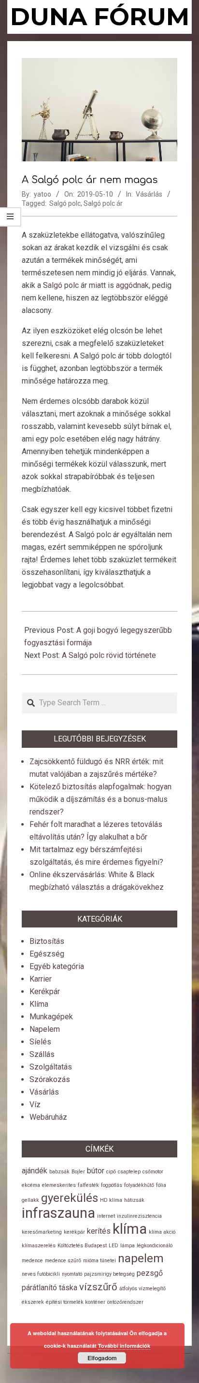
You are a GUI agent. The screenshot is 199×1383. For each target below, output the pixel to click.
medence (32, 1260)
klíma (130, 1229)
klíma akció (162, 1232)
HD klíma (111, 1200)
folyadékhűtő (139, 1185)
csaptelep (129, 1172)
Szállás (42, 1054)
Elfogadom (102, 1358)
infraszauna (58, 1213)
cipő (111, 1172)
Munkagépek (51, 1016)
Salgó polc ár (103, 203)
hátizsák (134, 1200)
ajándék (34, 1170)
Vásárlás (149, 194)
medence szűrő (63, 1260)
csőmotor (152, 1172)
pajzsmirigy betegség (109, 1274)
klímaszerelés (39, 1245)
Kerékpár (44, 991)
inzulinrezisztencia (139, 1216)
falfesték (88, 1185)
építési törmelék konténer (75, 1302)
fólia (161, 1185)
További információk (124, 1345)
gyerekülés (69, 1198)
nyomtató (72, 1274)
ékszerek (33, 1302)
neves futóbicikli (41, 1274)
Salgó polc (65, 203)
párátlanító (39, 1287)
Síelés (40, 1041)
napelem (141, 1258)
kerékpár (74, 1232)
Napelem (44, 1029)
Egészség (46, 953)
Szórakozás (49, 1079)
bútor (95, 1170)
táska (68, 1287)
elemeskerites (59, 1185)
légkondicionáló (154, 1245)
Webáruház (48, 1117)
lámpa (127, 1245)
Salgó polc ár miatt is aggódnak (96, 285)
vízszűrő (98, 1287)
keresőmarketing (42, 1232)
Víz (35, 1104)
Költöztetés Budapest (82, 1245)
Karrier (40, 979)
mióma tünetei (99, 1260)
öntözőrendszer (125, 1302)
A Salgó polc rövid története (109, 655)
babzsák (59, 1172)
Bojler (78, 1172)
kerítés (99, 1231)
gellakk (30, 1200)
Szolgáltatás (50, 1066)
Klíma (38, 1004)
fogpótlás (111, 1185)
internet (106, 1216)
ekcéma (31, 1185)
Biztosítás (46, 941)
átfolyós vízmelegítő (142, 1288)
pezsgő (150, 1273)
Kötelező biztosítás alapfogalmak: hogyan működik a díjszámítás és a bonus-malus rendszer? (100, 799)
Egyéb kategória (56, 966)
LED (113, 1245)
